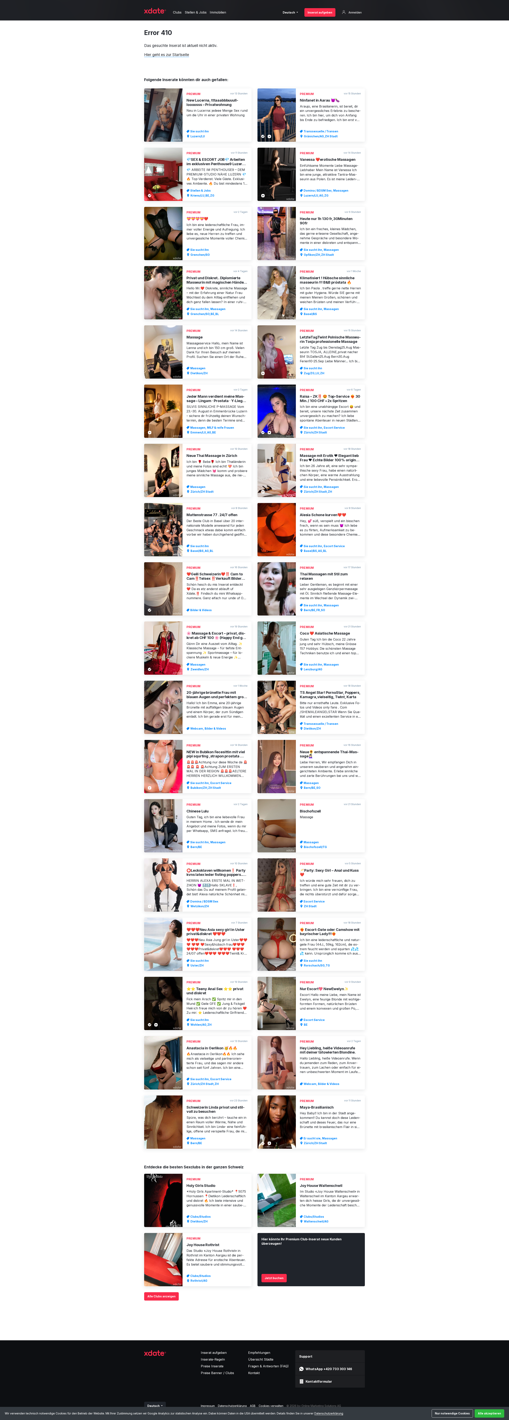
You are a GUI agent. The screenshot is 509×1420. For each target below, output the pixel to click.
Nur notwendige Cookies (452, 1413)
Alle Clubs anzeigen (161, 1296)
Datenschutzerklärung (328, 1413)
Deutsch (289, 12)
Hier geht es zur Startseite (166, 54)
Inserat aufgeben (320, 12)
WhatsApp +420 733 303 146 (329, 1369)
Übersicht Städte (260, 1359)
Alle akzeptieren (489, 1413)
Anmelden (355, 12)
